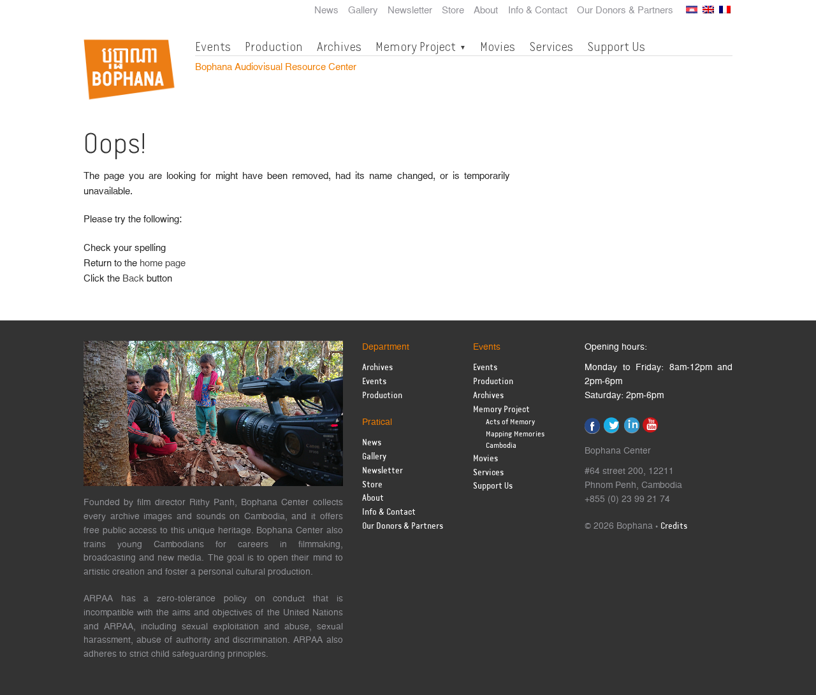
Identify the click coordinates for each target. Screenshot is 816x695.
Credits (673, 526)
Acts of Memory (510, 422)
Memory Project (415, 46)
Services (551, 46)
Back (133, 278)
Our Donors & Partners (625, 10)
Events (213, 46)
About (486, 10)
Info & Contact (537, 10)
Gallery (363, 10)
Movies (497, 46)
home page (163, 263)
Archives (339, 46)
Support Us (616, 46)
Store (453, 10)
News (326, 10)
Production (274, 46)
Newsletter (410, 10)
